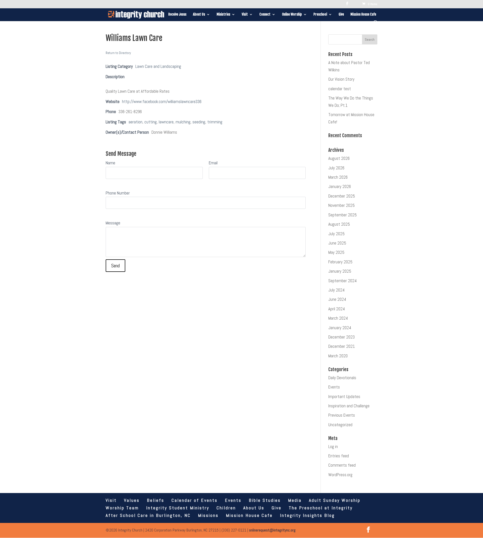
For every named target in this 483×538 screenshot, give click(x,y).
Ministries (223, 14)
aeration (135, 122)
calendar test (339, 88)
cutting (150, 122)
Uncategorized (340, 424)
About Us (199, 14)
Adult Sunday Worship (334, 500)
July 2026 (336, 168)
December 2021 (341, 346)
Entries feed (338, 456)
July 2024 (336, 290)
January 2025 (339, 271)
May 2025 (336, 252)
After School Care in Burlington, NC (148, 515)
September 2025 (342, 215)
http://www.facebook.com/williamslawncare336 (162, 101)
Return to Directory (118, 53)
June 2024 (337, 299)
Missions (208, 515)
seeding (198, 122)
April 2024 (336, 309)
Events (334, 387)
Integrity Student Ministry (177, 508)
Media (295, 500)
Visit (245, 14)
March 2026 (338, 177)
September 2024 (342, 280)
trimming (214, 122)
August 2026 (339, 158)
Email (213, 163)
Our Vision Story (341, 79)
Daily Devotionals (342, 377)
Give (341, 14)
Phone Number (118, 193)
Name (110, 163)
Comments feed (342, 465)
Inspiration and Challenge (349, 406)
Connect (264, 14)
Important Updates (344, 396)
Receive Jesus (177, 14)
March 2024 (338, 318)
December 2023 (341, 337)
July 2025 (336, 233)
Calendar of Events (195, 500)
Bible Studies (265, 500)
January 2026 (339, 186)
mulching (183, 122)
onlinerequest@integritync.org (272, 530)
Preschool (320, 14)
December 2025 (341, 196)
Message (113, 223)
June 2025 (337, 243)
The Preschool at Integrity (321, 508)
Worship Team (122, 508)
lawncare (166, 122)
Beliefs (155, 500)
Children (226, 508)
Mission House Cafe (363, 14)
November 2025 (341, 205)
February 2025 (340, 262)
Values (132, 500)
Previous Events (341, 415)
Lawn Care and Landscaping (158, 66)
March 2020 (338, 356)
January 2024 (339, 327)
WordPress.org (340, 474)
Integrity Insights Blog (307, 515)
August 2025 (339, 224)
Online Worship (292, 14)
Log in (333, 446)
